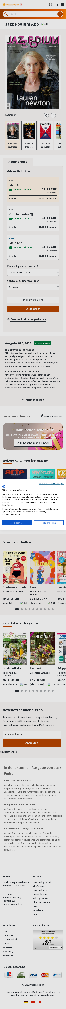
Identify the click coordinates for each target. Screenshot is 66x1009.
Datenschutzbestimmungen (51, 483)
